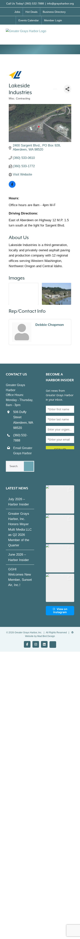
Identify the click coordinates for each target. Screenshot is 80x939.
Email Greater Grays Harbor (22, 450)
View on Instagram (60, 610)
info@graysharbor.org (60, 3)
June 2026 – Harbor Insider (18, 557)
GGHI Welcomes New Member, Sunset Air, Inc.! (20, 577)
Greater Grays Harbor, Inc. (28, 632)
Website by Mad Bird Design (40, 636)
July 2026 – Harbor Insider (18, 501)
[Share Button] (67, 89)
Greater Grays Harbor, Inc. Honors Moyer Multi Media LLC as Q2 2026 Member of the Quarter (20, 529)
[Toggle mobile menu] (72, 33)
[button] (60, 499)
